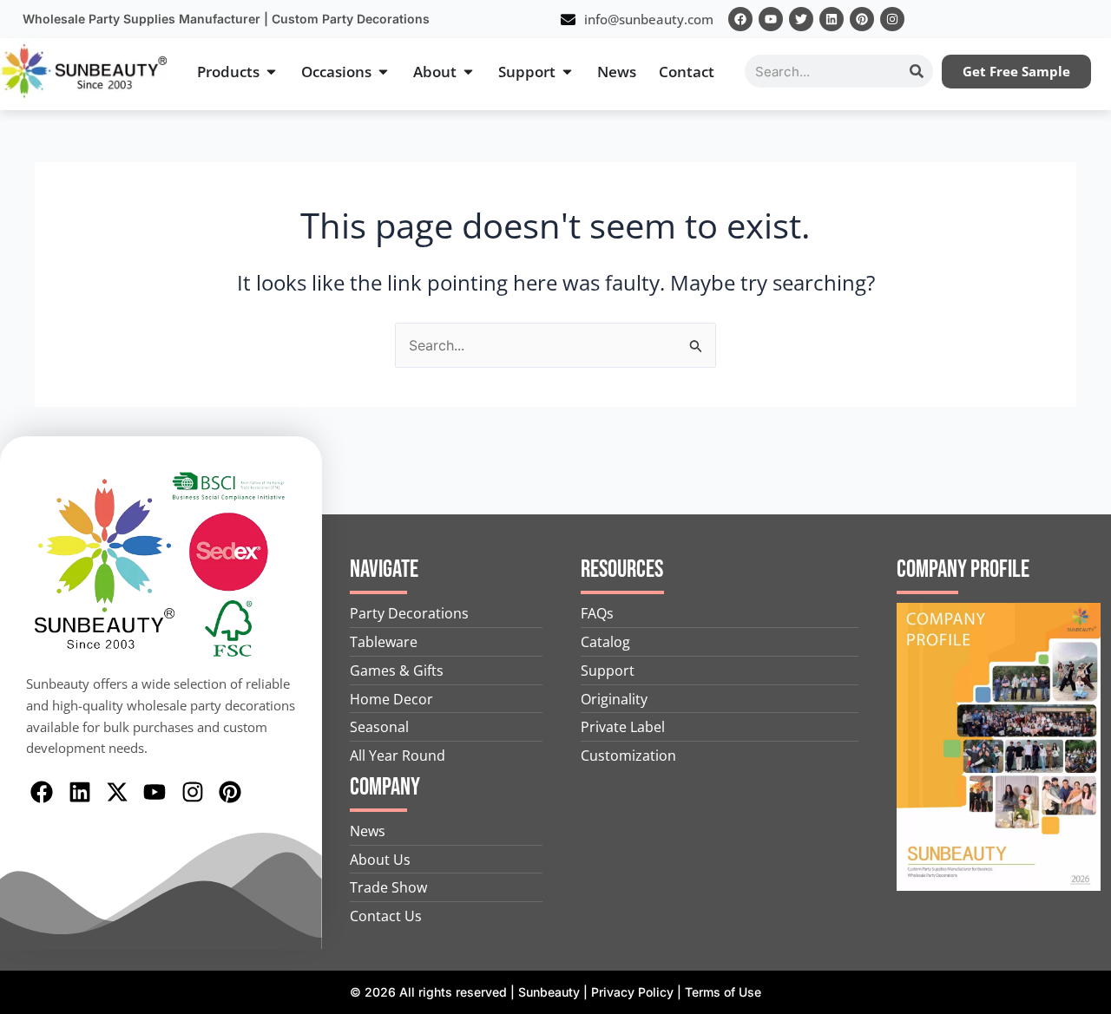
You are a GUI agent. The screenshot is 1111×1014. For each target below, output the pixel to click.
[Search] (916, 71)
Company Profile (963, 569)
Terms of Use (723, 992)
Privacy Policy (632, 992)
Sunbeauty (549, 992)
